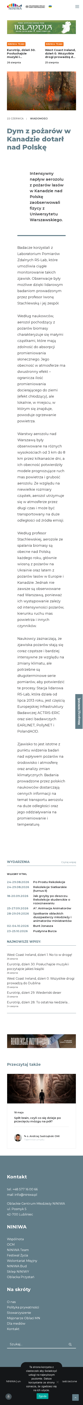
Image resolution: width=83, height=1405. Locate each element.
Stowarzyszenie (19, 1313)
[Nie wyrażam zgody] (57, 1382)
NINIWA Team (16, 44)
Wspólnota (15, 1239)
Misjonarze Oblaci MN (23, 1318)
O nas (11, 1302)
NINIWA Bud (17, 1266)
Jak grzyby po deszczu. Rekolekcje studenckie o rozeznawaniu (51, 899)
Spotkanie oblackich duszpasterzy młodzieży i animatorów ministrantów (52, 917)
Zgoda (42, 1396)
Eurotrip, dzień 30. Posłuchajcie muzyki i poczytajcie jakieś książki (21, 57)
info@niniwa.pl (26, 1195)
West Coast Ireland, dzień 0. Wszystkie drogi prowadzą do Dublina (60, 55)
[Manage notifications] (8, 1396)
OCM (11, 1244)
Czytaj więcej (68, 862)
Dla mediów (16, 1323)
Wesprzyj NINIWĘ (79, 711)
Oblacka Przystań (20, 1277)
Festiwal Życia (17, 1255)
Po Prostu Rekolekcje (49, 882)
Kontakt (13, 1329)
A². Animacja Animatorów (52, 908)
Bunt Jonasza (43, 926)
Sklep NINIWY (18, 1271)
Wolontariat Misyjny (22, 1261)
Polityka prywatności (23, 1307)
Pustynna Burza (45, 931)
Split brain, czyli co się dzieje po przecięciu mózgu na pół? (37, 1119)
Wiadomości (39, 118)
